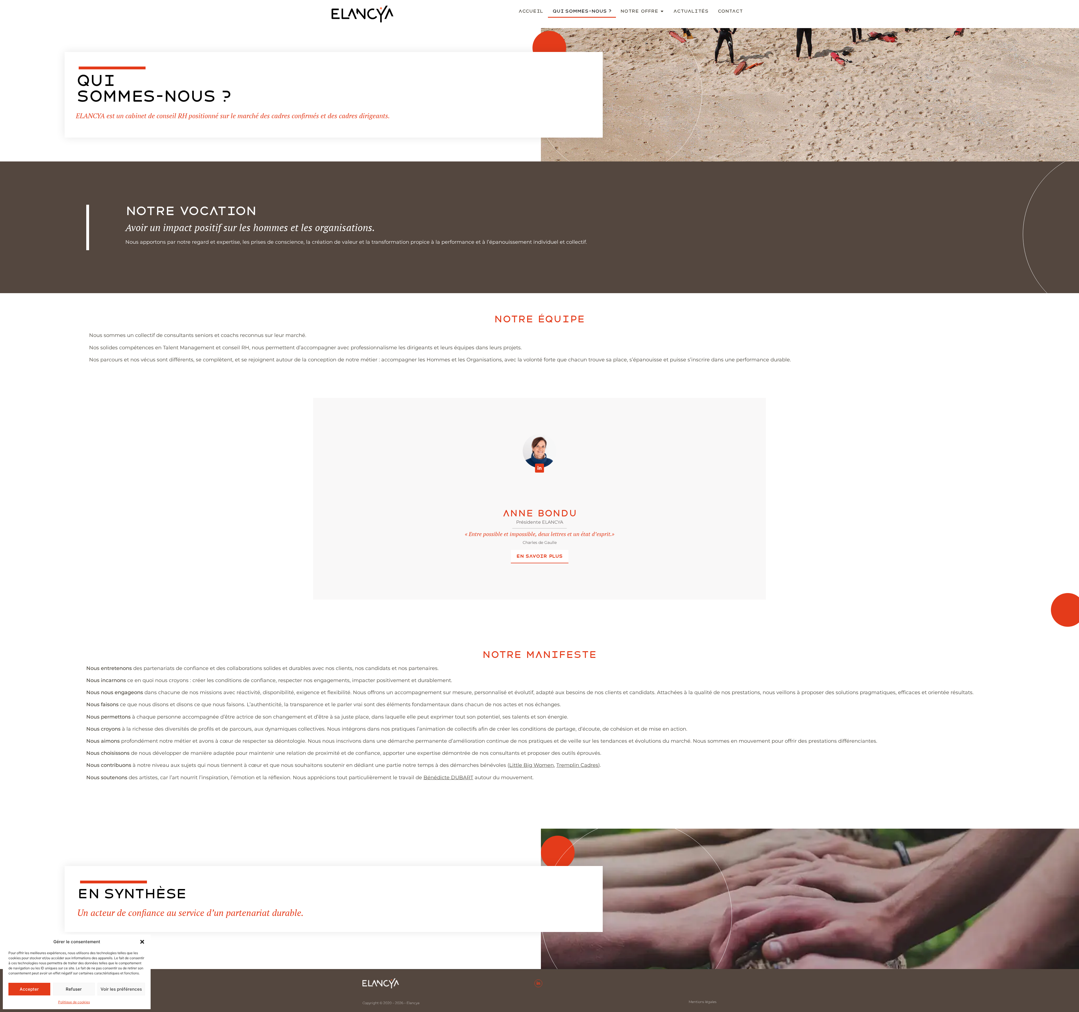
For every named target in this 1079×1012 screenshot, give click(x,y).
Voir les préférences (121, 989)
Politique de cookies (74, 1002)
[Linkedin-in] (539, 468)
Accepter (29, 989)
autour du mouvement (477, 777)
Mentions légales (703, 1002)
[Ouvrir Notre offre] (662, 11)
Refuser (74, 989)
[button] (142, 942)
